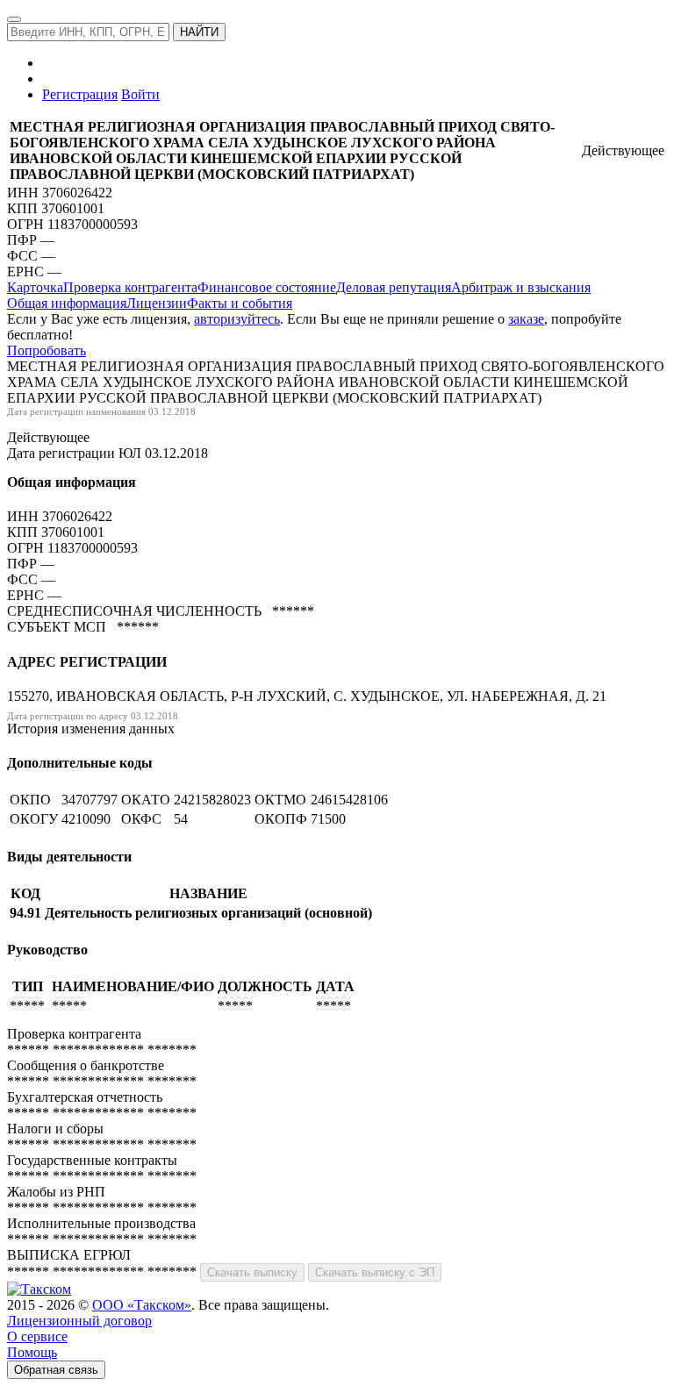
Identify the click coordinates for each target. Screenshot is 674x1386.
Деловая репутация (393, 287)
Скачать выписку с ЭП (374, 1272)
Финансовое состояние (266, 287)
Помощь (32, 1352)
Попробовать (46, 350)
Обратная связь (56, 1369)
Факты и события (239, 303)
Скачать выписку (252, 1272)
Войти (140, 94)
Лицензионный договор (79, 1320)
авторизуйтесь (237, 318)
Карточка (35, 287)
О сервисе (37, 1336)
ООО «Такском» (141, 1304)
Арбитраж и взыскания (521, 287)
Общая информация (66, 303)
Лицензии (156, 303)
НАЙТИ (199, 32)
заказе (526, 318)
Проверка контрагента (130, 287)
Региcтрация (80, 94)
